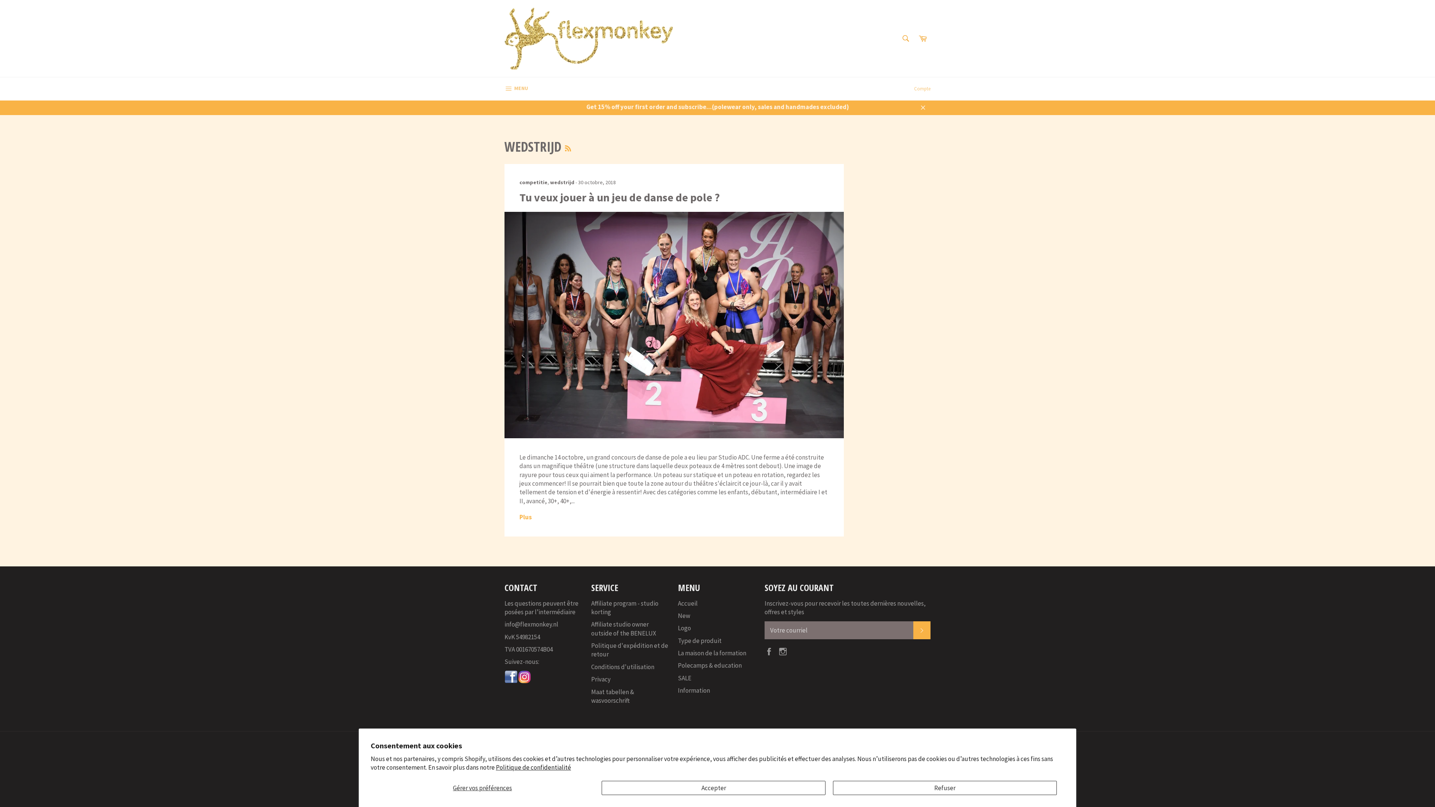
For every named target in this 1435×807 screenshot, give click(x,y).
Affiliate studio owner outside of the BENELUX (623, 628)
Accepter (713, 788)
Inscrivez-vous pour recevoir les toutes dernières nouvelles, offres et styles (845, 607)
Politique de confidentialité (533, 767)
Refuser (945, 788)
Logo (684, 628)
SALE (684, 678)
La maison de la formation (712, 653)
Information (694, 690)
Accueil (688, 603)
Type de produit (700, 641)
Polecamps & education (710, 665)
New (684, 616)
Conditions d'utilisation (622, 667)
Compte (922, 89)
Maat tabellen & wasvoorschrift (612, 696)
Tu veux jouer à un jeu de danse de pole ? (619, 197)
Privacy (601, 679)
